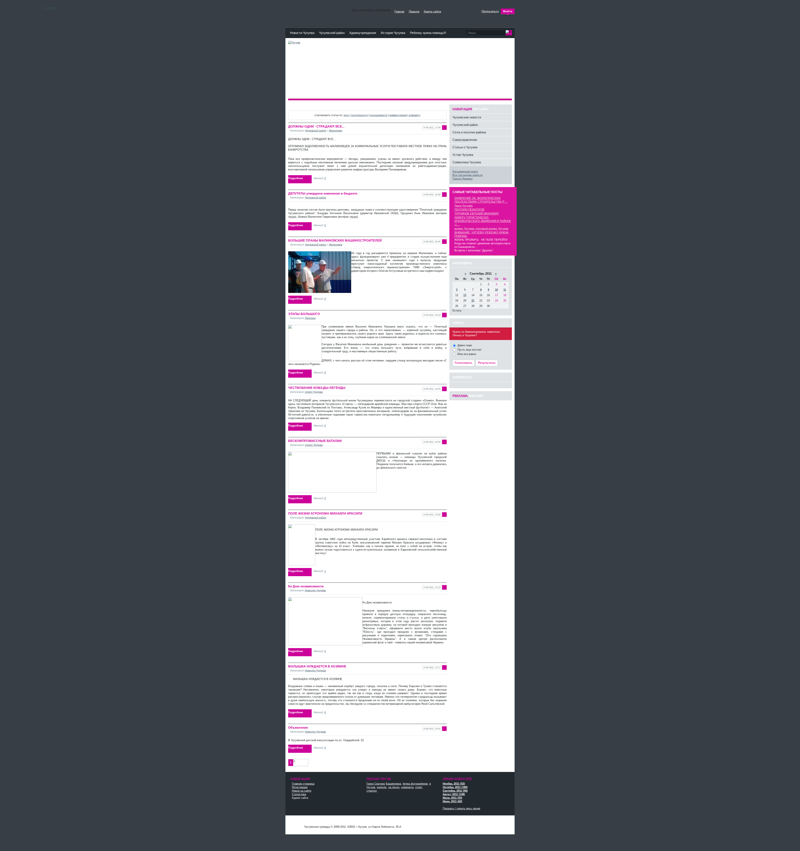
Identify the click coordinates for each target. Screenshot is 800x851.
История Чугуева (393, 33)
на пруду (393, 787)
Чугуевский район (332, 33)
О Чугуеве (50, 7)
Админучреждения (362, 33)
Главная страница (303, 783)
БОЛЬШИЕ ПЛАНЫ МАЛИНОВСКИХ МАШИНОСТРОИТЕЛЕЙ (335, 240)
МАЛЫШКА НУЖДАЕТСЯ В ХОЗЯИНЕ (317, 666)
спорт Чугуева (314, 392)
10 (496, 289)
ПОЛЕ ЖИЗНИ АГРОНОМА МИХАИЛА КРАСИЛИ (325, 513)
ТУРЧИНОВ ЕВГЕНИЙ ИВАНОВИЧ (476, 213)
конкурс (382, 787)
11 (504, 289)
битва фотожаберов (415, 783)
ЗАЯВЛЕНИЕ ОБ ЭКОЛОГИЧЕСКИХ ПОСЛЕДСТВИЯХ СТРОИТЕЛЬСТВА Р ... (481, 200)
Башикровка (393, 783)
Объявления (298, 727)
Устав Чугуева (462, 154)
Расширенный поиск (465, 171)
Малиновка (335, 130)
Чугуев (296, 822)
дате (346, 115)
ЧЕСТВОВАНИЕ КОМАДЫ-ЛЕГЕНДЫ (316, 388)
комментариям (398, 115)
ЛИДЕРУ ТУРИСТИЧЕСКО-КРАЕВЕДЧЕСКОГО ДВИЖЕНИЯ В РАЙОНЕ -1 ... (482, 221)
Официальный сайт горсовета (317, 10)
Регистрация (300, 787)
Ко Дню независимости (306, 586)
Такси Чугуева (463, 205)
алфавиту (414, 115)
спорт (418, 787)
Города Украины (462, 178)
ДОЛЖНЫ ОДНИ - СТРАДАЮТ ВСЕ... (316, 126)
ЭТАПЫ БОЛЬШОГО (304, 314)
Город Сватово (375, 783)
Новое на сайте (301, 790)
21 (472, 300)
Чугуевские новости (466, 117)
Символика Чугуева (466, 162)
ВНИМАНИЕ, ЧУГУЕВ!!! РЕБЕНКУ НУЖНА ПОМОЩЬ (481, 234)
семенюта (407, 787)
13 (464, 295)
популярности (359, 115)
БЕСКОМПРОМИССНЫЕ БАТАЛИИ (315, 441)
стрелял (371, 790)
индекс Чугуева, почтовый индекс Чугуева (481, 228)
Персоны (310, 318)
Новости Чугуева (302, 33)
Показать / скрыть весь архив (461, 808)
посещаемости (379, 115)
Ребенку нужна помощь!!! (428, 33)
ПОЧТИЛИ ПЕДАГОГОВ (469, 209)
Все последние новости (467, 175)
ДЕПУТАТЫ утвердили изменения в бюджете (322, 193)
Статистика (299, 794)
